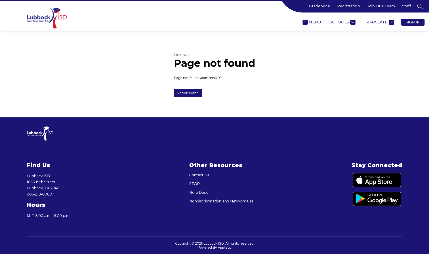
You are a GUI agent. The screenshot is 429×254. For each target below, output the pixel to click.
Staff (406, 6)
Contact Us (199, 175)
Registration (348, 6)
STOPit (195, 184)
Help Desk (198, 192)
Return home (187, 93)
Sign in (413, 22)
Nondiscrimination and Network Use (221, 201)
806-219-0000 (39, 194)
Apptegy (224, 248)
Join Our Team (381, 6)
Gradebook (319, 6)
